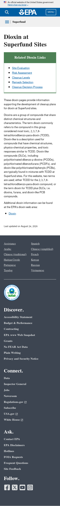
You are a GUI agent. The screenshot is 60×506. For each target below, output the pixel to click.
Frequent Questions (16, 463)
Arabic (7, 249)
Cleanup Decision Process (27, 87)
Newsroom (10, 396)
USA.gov (9, 414)
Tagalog (8, 270)
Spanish (35, 244)
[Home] (27, 12)
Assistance (10, 244)
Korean (35, 260)
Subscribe (10, 408)
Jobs (6, 390)
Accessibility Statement (18, 317)
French (35, 254)
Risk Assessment (22, 73)
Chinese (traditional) (15, 254)
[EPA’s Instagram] (30, 487)
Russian (35, 265)
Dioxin (12, 214)
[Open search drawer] (7, 12)
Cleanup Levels (21, 78)
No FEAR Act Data (16, 347)
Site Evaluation (21, 68)
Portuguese (10, 265)
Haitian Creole (12, 260)
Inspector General (15, 384)
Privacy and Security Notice (21, 358)
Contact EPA (12, 439)
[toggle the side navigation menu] (7, 21)
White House (12, 419)
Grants (8, 341)
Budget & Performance (18, 323)
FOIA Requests (13, 457)
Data (7, 378)
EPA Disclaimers (14, 445)
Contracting (11, 329)
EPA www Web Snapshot (19, 335)
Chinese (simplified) (42, 249)
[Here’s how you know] (30, 4)
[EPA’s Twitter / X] (15, 487)
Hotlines (9, 451)
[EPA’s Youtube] (22, 487)
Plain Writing (12, 353)
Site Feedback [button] (12, 469)
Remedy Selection (22, 82)
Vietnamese (37, 270)
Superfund (19, 22)
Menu (51, 12)
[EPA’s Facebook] (7, 487)
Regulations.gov (13, 402)
